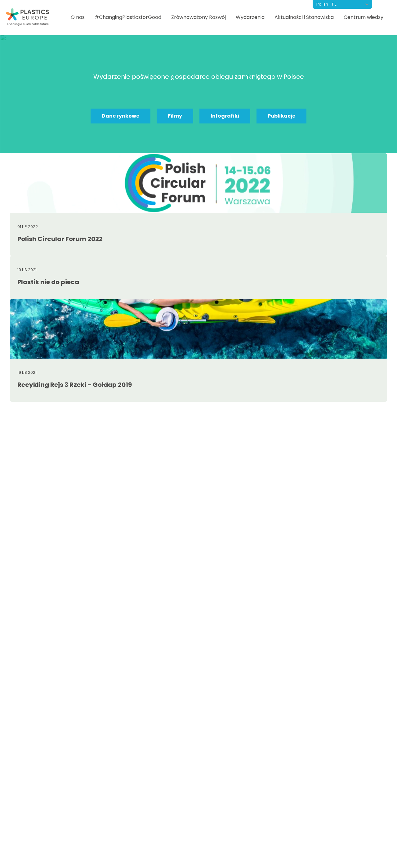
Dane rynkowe (120, 115)
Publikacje (281, 115)
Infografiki (225, 115)
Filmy (175, 115)
